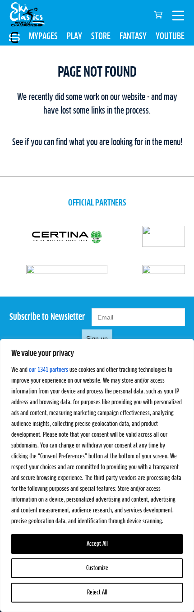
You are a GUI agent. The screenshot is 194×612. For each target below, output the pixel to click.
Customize (97, 568)
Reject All (97, 592)
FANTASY (133, 36)
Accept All (97, 544)
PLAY (74, 36)
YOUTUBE (170, 36)
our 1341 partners (48, 370)
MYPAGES (43, 36)
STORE (101, 36)
